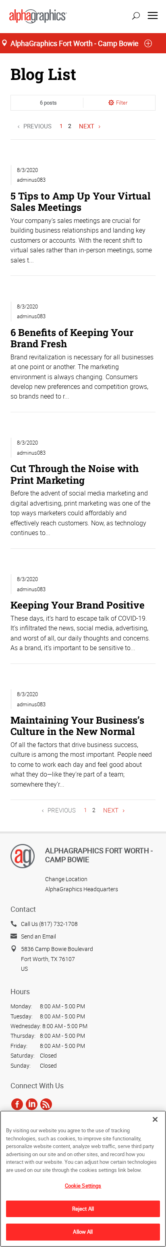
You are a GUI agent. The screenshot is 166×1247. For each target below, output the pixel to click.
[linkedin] (31, 1104)
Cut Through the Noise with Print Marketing (74, 474)
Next (86, 126)
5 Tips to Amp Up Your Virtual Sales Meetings (80, 201)
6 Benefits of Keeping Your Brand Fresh (71, 338)
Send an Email (38, 936)
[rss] (46, 1104)
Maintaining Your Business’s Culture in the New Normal (77, 725)
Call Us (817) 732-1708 (49, 924)
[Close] (155, 1119)
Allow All (83, 1231)
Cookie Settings (83, 1185)
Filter (121, 102)
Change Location (66, 879)
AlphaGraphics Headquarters (81, 889)
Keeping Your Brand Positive (77, 604)
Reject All (83, 1208)
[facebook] (17, 1104)
